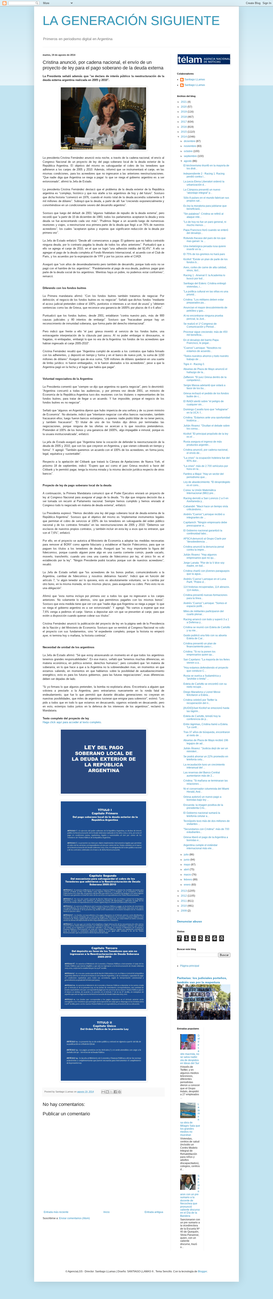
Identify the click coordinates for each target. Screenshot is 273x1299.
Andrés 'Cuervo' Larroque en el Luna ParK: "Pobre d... (204, 581)
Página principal (189, 965)
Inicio (106, 1212)
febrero (188, 879)
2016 (184, 126)
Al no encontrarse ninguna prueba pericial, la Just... (203, 317)
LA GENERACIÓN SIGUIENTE (131, 20)
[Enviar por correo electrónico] (103, 1092)
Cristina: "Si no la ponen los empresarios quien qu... (199, 653)
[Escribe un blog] (107, 1092)
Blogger (202, 1271)
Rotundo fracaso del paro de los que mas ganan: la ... (204, 240)
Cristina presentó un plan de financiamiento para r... (199, 645)
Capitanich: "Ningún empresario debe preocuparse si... (205, 524)
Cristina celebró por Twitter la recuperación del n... (200, 701)
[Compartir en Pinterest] (119, 1092)
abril (187, 869)
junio (187, 859)
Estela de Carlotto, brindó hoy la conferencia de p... (202, 718)
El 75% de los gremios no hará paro (204, 254)
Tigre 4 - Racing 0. (194, 364)
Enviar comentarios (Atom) (74, 1218)
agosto (188, 161)
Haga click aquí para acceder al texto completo (72, 722)
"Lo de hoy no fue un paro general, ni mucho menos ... (204, 223)
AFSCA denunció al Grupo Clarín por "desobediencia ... (204, 540)
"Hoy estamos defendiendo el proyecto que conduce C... (205, 669)
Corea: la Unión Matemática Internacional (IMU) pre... (199, 492)
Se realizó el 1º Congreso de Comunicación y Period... (200, 325)
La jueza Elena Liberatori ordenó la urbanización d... (203, 183)
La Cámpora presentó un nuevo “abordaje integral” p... (201, 191)
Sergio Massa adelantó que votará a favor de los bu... (204, 387)
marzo (188, 874)
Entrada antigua (154, 1212)
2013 (184, 890)
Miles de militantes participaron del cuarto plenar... (203, 613)
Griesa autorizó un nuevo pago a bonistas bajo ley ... (202, 798)
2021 (184, 101)
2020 (184, 106)
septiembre (190, 156)
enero (187, 884)
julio (186, 854)
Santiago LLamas (194, 79)
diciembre (190, 141)
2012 (184, 895)
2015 (184, 131)
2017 (184, 121)
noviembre (190, 146)
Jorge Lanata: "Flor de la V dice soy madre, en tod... (203, 564)
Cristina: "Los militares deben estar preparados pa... (203, 301)
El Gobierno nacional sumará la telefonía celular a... (201, 814)
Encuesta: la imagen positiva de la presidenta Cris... (203, 806)
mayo (187, 864)
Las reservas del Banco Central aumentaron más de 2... (201, 774)
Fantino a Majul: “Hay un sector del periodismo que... (203, 475)
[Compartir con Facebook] (115, 1092)
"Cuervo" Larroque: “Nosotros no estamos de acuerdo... (202, 349)
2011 (184, 900)
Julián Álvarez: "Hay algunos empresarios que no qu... (200, 556)
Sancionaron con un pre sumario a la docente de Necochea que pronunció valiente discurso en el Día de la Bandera (190, 1195)
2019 (184, 111)
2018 (184, 116)
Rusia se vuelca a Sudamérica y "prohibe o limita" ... (202, 677)
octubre (188, 151)
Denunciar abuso (189, 921)
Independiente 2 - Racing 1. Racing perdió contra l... (204, 175)
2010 (184, 905)
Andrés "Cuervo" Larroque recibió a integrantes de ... (204, 516)
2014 (184, 136)
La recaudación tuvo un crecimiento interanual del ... (204, 766)
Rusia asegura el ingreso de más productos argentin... (202, 443)
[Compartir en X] (111, 1092)
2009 (184, 910)
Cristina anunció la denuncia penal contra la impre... (203, 548)
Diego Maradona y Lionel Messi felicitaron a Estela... (201, 693)
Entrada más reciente (56, 1212)
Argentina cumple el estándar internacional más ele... (200, 847)
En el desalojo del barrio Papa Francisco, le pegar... (201, 342)
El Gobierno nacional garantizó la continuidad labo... (202, 532)
